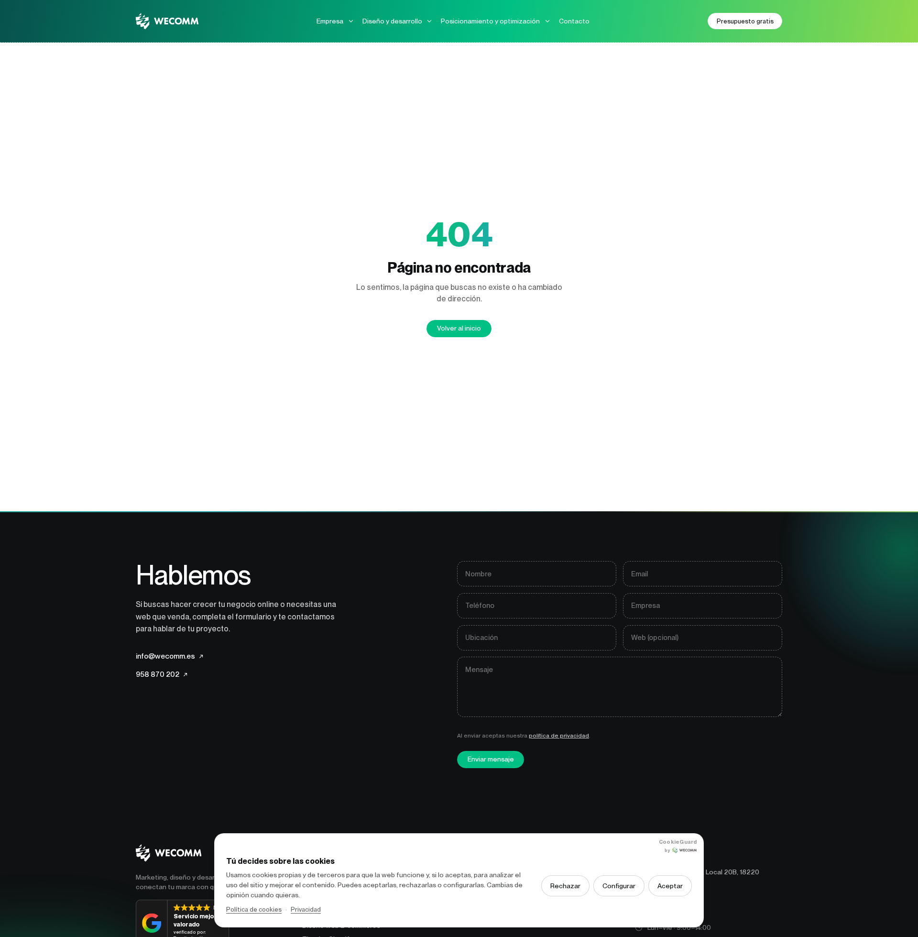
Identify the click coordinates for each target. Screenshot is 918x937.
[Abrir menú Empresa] (351, 21)
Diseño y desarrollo (392, 21)
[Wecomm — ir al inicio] (167, 21)
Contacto (574, 21)
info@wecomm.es (169, 656)
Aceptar (670, 886)
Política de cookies (254, 909)
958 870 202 (161, 674)
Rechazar (565, 886)
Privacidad (306, 909)
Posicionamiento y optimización (490, 21)
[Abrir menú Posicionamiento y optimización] (547, 21)
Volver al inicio (459, 328)
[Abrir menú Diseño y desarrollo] (429, 21)
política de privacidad (559, 735)
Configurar (618, 886)
